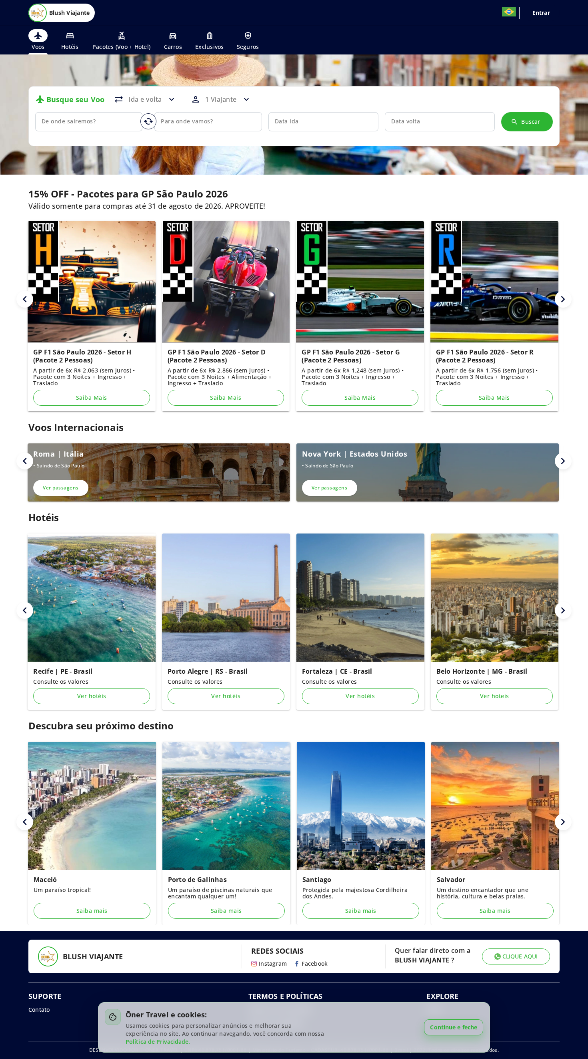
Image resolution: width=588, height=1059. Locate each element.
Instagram (273, 963)
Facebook (315, 963)
